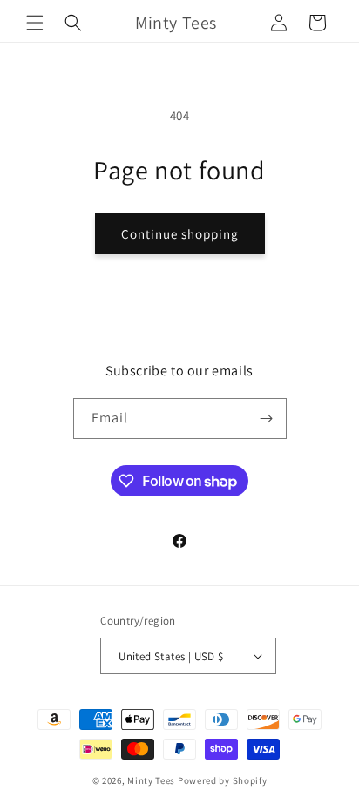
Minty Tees (151, 780)
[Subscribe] (266, 418)
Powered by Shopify (223, 780)
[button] (35, 22)
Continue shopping (180, 234)
